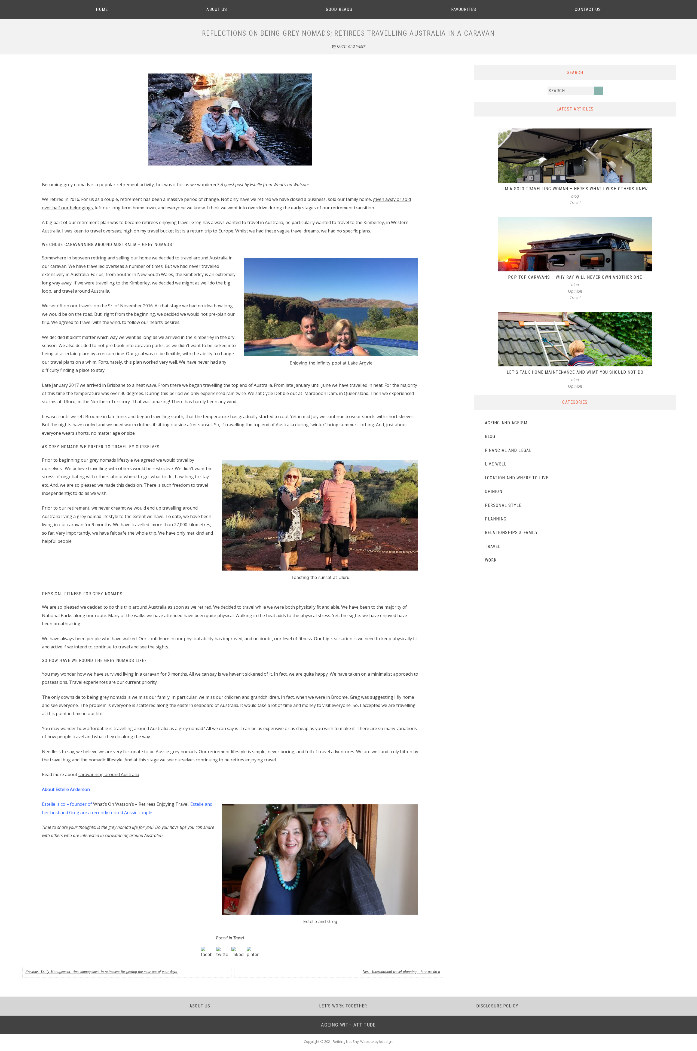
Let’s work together (343, 1006)
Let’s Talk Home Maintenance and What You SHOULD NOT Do (575, 372)
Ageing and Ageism (506, 422)
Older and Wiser (351, 46)
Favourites (463, 9)
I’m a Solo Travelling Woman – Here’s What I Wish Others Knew (575, 188)
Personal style (503, 505)
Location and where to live (516, 477)
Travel (238, 938)
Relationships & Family (511, 532)
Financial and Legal (508, 450)
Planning (495, 519)
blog (575, 196)
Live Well (495, 464)
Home (102, 9)
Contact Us (588, 9)
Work (491, 560)
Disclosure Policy (497, 1006)
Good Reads (339, 9)
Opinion (575, 291)
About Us (216, 9)
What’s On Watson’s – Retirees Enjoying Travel (140, 804)
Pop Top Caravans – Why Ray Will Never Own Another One (575, 277)
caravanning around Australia (108, 774)
